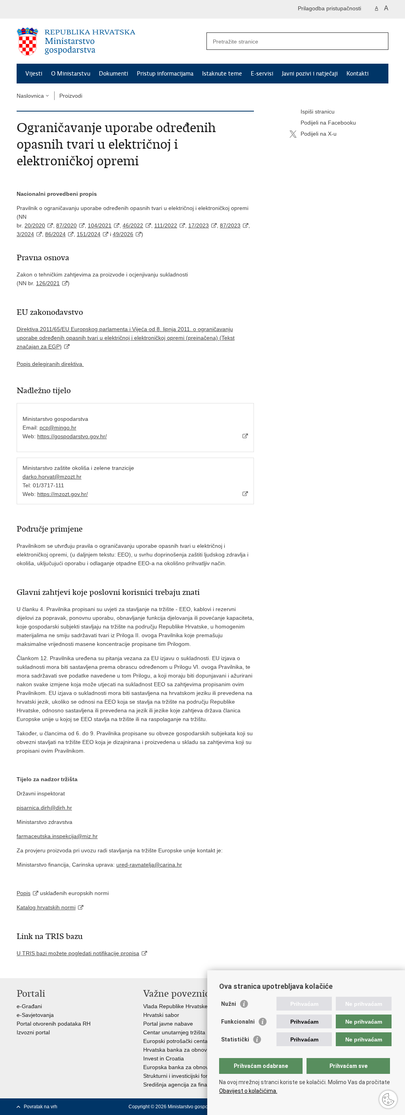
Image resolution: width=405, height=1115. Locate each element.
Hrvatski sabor (161, 1015)
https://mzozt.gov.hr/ (62, 494)
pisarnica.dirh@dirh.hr (44, 808)
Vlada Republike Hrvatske (175, 1006)
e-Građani (29, 1006)
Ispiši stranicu (318, 111)
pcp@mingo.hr (58, 427)
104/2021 (100, 225)
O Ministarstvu (70, 73)
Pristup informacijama (165, 73)
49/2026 (123, 234)
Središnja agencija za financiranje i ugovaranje (201, 1084)
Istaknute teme (222, 73)
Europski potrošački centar (176, 1041)
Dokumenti (113, 73)
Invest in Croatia (163, 1058)
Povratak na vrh (40, 1106)
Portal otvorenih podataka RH (54, 1023)
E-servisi (262, 73)
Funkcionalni (238, 1021)
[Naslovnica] (109, 41)
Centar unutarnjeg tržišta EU (178, 1032)
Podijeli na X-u (319, 134)
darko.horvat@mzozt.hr (52, 476)
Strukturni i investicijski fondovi (181, 1076)
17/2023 (198, 225)
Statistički (235, 1039)
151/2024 (88, 234)
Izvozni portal (33, 1032)
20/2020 (35, 225)
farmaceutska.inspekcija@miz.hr (57, 836)
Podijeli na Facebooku (328, 122)
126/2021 (48, 283)
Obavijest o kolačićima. (248, 1091)
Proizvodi (70, 96)
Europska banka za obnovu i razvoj (187, 1067)
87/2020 (66, 225)
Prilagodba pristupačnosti (329, 8)
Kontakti (357, 73)
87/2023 (230, 225)
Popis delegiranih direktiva (50, 364)
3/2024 (25, 234)
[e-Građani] (50, 9)
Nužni (228, 1004)
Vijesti (33, 73)
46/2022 (133, 225)
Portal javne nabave (168, 1023)
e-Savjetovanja (35, 1015)
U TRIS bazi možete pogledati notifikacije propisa (78, 953)
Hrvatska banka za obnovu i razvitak (188, 1050)
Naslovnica (30, 96)
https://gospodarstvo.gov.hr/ (72, 436)
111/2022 (165, 225)
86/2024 (55, 234)
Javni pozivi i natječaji (310, 73)
